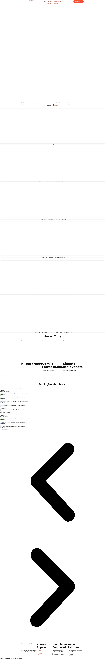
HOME (45, 1)
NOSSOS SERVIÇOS (57, 1)
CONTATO (56, 3)
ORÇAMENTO (49, 3)
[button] (52, 482)
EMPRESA (50, 1)
